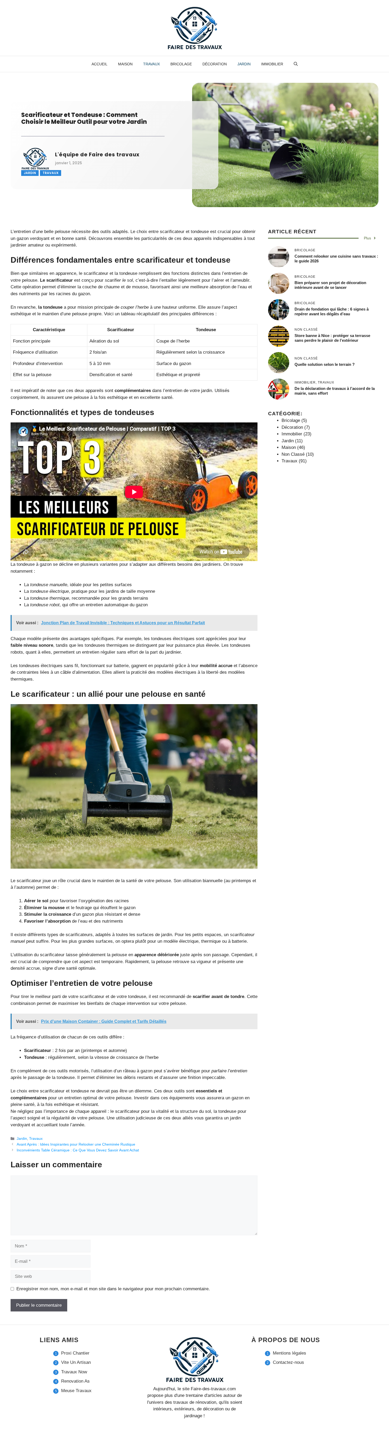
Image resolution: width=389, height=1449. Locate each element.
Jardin (244, 64)
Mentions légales (289, 1353)
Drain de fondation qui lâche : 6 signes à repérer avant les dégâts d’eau (332, 311)
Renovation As (75, 1381)
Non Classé (293, 454)
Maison (125, 64)
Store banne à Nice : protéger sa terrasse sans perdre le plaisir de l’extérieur (332, 338)
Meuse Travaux (76, 1390)
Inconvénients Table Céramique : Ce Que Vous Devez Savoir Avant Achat (78, 1150)
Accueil (99, 64)
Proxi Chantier (75, 1353)
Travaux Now (74, 1371)
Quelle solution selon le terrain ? (325, 364)
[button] (295, 64)
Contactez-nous (288, 1362)
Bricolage (181, 64)
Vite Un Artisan (76, 1362)
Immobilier (272, 64)
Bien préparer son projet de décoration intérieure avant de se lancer (330, 285)
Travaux (151, 64)
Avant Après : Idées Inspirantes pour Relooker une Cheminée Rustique (76, 1144)
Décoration (214, 64)
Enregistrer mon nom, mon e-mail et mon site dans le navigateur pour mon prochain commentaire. (113, 1288)
